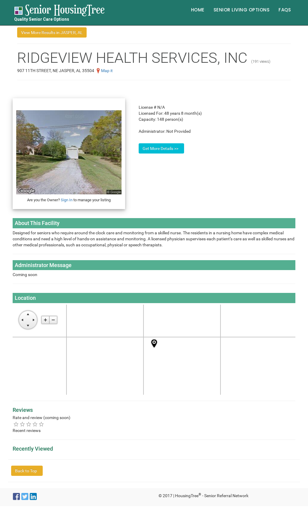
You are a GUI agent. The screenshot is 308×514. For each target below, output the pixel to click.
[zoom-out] (53, 320)
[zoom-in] (45, 320)
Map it (107, 70)
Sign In (66, 200)
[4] (35, 424)
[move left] (22, 320)
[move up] (28, 314)
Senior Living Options (242, 10)
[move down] (28, 325)
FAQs (285, 10)
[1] (16, 424)
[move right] (33, 320)
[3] (29, 424)
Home (198, 10)
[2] (22, 424)
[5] (41, 424)
